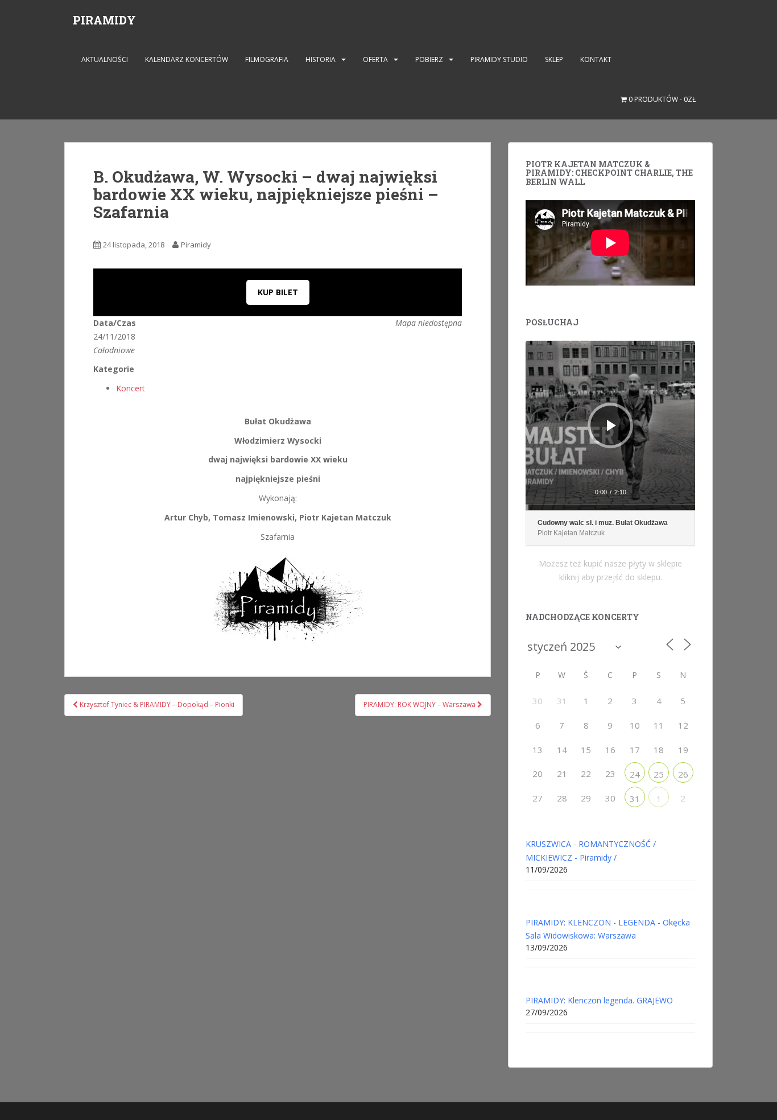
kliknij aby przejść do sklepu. (610, 577)
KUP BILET (278, 292)
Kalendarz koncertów (186, 59)
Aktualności (104, 59)
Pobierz (429, 59)
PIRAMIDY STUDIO (499, 59)
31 (635, 798)
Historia (320, 59)
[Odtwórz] (611, 425)
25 (659, 774)
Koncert (130, 388)
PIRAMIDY (104, 20)
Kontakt (595, 59)
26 (683, 774)
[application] (610, 425)
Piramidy (196, 244)
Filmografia (266, 59)
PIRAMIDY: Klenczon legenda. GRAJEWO (599, 1000)
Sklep (554, 59)
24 (635, 774)
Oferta (375, 59)
